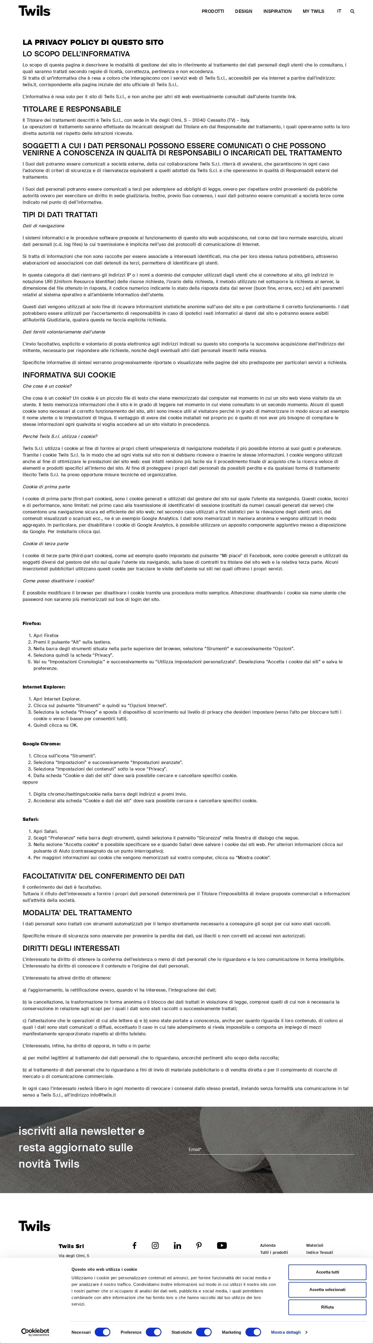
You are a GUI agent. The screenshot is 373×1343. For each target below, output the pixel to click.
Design (243, 11)
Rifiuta (327, 1307)
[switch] (153, 1332)
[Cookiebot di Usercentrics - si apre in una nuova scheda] (35, 1332)
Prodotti (213, 11)
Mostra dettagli (286, 1332)
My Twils (313, 11)
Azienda (268, 1245)
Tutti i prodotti (274, 1252)
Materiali (314, 1245)
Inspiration (278, 11)
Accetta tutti (327, 1272)
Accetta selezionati (327, 1289)
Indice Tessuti (319, 1252)
